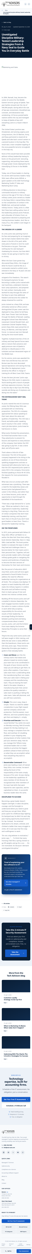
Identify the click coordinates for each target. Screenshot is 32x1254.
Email (20, 907)
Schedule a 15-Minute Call (16, 1106)
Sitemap (28, 1244)
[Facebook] (8, 1152)
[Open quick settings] (31, 627)
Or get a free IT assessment (13, 890)
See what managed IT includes (13, 883)
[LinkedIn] (3, 1152)
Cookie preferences (20, 1244)
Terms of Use (11, 1244)
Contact (4, 1183)
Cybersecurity (6, 1166)
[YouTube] (18, 1152)
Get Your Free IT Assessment (15, 1099)
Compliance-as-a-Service (9, 1169)
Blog (6, 10)
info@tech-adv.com (9, 1147)
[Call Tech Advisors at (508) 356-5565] (25, 4)
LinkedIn (12, 907)
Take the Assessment (15, 953)
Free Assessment (24, 1251)
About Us (4, 1176)
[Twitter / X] (13, 1152)
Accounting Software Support (10, 1173)
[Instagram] (23, 1152)
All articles (7, 903)
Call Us (9, 1251)
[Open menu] (29, 4)
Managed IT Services (8, 1162)
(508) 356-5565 (8, 1145)
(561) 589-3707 (5, 1207)
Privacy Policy (3, 1244)
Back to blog (7, 22)
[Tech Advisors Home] (11, 4)
